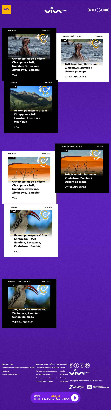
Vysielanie (64, 381)
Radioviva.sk (7, 364)
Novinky (63, 378)
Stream (62, 367)
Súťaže (62, 371)
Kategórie (64, 364)
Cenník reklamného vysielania (47, 367)
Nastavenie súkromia (10, 374)
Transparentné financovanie (46, 371)
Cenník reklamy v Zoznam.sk (47, 378)
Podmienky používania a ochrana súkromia (18, 367)
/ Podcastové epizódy (71, 36)
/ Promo (12, 31)
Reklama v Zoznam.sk (44, 374)
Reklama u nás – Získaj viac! (47, 364)
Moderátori (64, 374)
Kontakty (5, 371)
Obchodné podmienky (44, 381)
